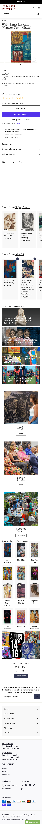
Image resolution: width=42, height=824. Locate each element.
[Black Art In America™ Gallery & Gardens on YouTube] (30, 785)
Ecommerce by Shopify (19, 820)
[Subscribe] (37, 696)
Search (4, 768)
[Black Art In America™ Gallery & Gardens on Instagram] (22, 785)
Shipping (5, 103)
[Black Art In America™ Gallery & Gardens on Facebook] (26, 785)
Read (21, 484)
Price (4, 70)
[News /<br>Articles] (21, 458)
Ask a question (8, 154)
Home (4, 21)
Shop (21, 434)
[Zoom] (34, 59)
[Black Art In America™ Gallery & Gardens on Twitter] (34, 785)
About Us (5, 771)
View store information (12, 137)
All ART (19, 254)
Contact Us (33, 822)
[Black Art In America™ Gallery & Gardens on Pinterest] (22, 789)
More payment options (21, 119)
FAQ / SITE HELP (8, 764)
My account (6, 774)
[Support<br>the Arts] (21, 509)
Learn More (21, 535)
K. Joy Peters (22, 207)
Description (7, 144)
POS (3, 820)
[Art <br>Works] (21, 407)
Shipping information (11, 149)
